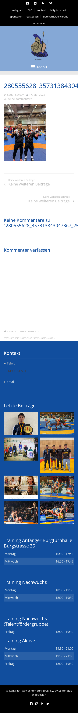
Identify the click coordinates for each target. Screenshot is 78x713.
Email (11, 382)
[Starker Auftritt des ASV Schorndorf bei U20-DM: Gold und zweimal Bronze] (57, 455)
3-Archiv (22, 331)
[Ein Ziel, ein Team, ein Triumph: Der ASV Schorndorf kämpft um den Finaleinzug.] (57, 512)
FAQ (30, 10)
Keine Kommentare (20, 99)
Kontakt (41, 10)
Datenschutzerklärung (55, 16)
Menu (41, 66)
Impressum (39, 23)
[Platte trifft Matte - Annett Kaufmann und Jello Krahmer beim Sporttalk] (21, 487)
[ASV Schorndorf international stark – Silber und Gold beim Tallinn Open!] (21, 449)
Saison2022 (33, 331)
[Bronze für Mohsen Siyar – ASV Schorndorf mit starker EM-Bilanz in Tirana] (57, 423)
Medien (12, 331)
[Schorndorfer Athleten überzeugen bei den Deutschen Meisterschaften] (21, 423)
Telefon (12, 363)
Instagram (17, 10)
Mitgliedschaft (58, 10)
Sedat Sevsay (15, 94)
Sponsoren (16, 16)
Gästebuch (33, 16)
